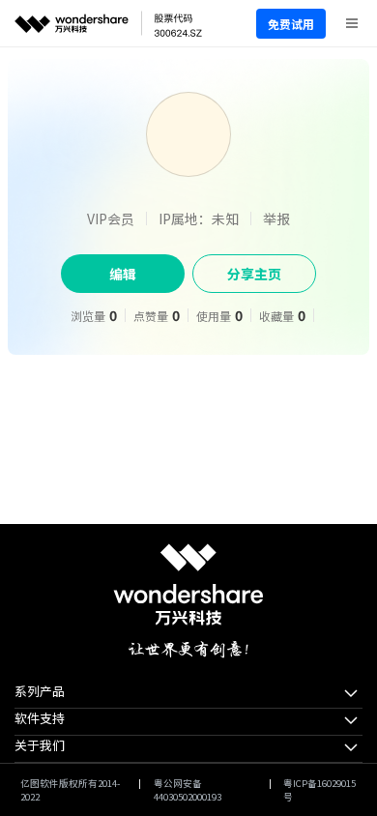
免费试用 (291, 23)
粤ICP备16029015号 (319, 789)
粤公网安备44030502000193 (187, 789)
